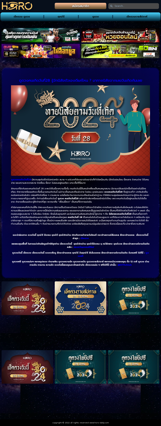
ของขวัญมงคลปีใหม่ (84, 247)
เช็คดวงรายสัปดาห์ (137, 17)
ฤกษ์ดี (61, 17)
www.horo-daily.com (99, 422)
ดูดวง (95, 17)
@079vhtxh (125, 265)
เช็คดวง (84, 238)
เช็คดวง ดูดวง (22, 17)
